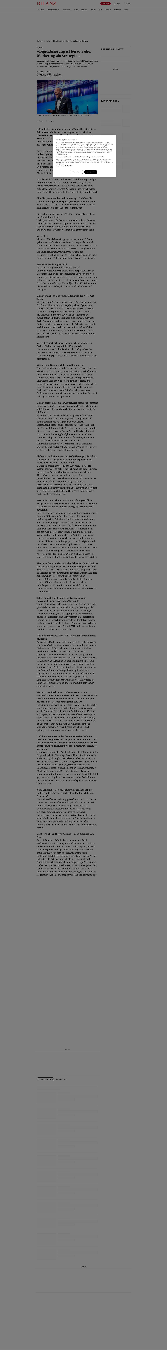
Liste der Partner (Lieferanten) (64, 166)
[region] (84, 156)
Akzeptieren (91, 172)
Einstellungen (76, 172)
